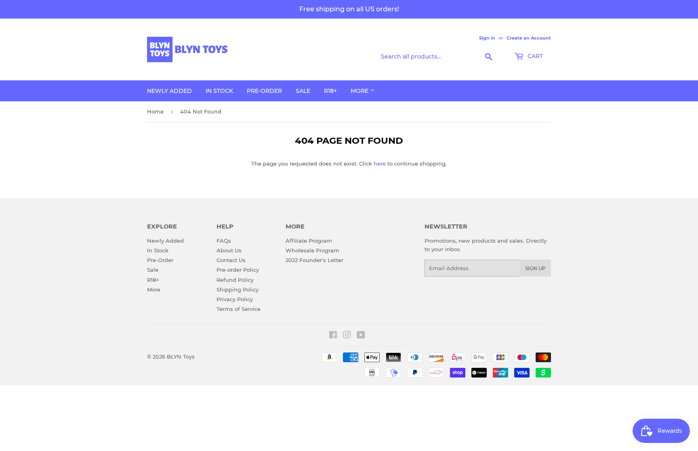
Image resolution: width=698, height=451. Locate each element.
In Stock (219, 90)
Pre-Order (264, 90)
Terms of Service (239, 309)
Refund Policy (235, 280)
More (360, 90)
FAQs (224, 240)
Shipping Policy (238, 289)
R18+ (330, 90)
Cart (534, 56)
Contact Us (231, 260)
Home (155, 111)
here (380, 163)
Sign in (487, 38)
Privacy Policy (235, 299)
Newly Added (169, 90)
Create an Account (529, 38)
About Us (229, 250)
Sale (303, 90)
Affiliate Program (309, 240)
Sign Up (535, 268)
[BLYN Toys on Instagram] (347, 336)
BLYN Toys (181, 356)
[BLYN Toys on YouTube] (361, 336)
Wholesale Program (312, 250)
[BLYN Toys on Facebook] (333, 336)
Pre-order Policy (238, 269)
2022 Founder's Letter (314, 260)
